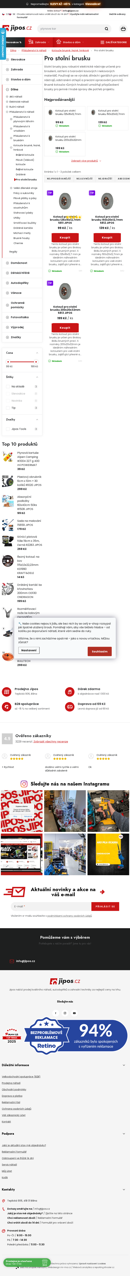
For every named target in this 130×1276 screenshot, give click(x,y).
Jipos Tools (24, 429)
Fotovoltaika (20, 317)
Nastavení (29, 650)
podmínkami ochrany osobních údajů (69, 916)
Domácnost (19, 263)
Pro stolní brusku (26, 179)
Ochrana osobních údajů (16, 1108)
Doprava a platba (12, 1096)
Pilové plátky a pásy (25, 198)
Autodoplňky (20, 283)
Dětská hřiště (20, 273)
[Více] (113, 42)
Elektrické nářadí (19, 101)
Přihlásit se (105, 906)
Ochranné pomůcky (18, 305)
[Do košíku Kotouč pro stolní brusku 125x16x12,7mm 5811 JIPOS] (65, 237)
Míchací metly (22, 233)
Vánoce (16, 293)
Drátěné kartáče (23, 228)
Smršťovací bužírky (25, 223)
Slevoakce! (92, 4)
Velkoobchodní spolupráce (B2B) (21, 1076)
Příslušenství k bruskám (22, 138)
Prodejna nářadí (11, 1083)
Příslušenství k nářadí (21, 112)
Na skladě (24, 386)
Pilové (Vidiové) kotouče (25, 162)
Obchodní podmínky (14, 1089)
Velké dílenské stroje (25, 188)
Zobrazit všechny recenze (51, 742)
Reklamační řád (11, 1102)
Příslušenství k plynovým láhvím (24, 119)
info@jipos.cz (25, 961)
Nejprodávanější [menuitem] (59, 178)
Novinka (24, 401)
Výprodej (17, 327)
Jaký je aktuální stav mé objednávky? (24, 1145)
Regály (13, 251)
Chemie (18, 243)
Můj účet (7, 1171)
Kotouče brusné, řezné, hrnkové (27, 147)
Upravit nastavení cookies (92, 1263)
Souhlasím (99, 651)
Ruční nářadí (16, 106)
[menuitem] (13, 42)
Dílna (14, 89)
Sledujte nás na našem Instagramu (70, 783)
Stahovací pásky (23, 212)
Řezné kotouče (24, 169)
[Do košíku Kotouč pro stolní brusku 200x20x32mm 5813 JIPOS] (65, 327)
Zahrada (17, 69)
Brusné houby (22, 238)
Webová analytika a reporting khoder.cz (93, 1267)
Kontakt (6, 1121)
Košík (5, 1177)
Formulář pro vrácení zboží (57, 1222)
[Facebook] (55, 1013)
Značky (16, 337)
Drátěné (21, 174)
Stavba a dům (20, 79)
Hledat (106, 28)
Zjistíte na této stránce (58, 1213)
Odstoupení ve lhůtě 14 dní (18, 1158)
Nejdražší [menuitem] (105, 178)
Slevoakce (18, 59)
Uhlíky (17, 218)
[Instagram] (65, 1013)
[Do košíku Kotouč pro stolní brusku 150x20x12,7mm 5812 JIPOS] (107, 237)
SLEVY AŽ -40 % (60, 4)
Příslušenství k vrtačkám (22, 129)
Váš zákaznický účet (14, 1115)
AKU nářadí (15, 96)
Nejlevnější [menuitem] (85, 178)
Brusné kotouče (25, 155)
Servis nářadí (9, 1164)
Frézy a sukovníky (24, 193)
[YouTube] (74, 1013)
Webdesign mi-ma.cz (59, 1267)
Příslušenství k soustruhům (22, 205)
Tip (24, 408)
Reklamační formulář (14, 1151)
